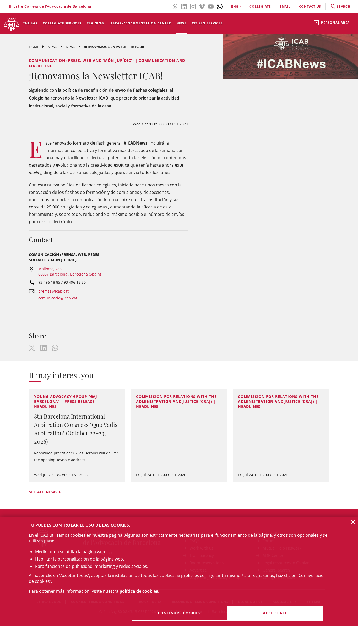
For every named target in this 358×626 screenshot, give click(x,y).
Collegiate (260, 6)
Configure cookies (179, 613)
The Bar (30, 23)
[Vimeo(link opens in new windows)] (202, 6)
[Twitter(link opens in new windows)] (175, 6)
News (181, 23)
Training (95, 23)
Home (34, 46)
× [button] (353, 521)
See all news (43, 492)
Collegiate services (62, 23)
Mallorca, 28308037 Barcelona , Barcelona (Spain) (69, 271)
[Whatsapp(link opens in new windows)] (220, 6)
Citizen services (207, 23)
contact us (310, 6)
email (285, 6)
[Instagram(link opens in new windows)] (193, 6)
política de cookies (139, 591)
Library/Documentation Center (140, 23)
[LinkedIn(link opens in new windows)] (184, 6)
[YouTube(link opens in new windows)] (211, 6)
